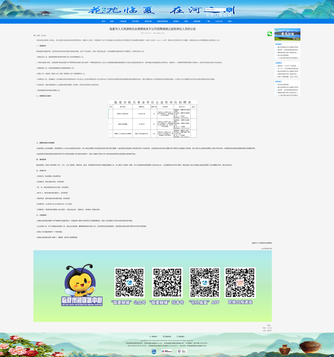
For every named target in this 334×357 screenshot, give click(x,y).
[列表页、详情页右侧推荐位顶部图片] (288, 35)
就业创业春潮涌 (283, 55)
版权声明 (168, 337)
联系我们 (181, 337)
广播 (208, 21)
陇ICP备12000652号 (200, 343)
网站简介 (154, 337)
